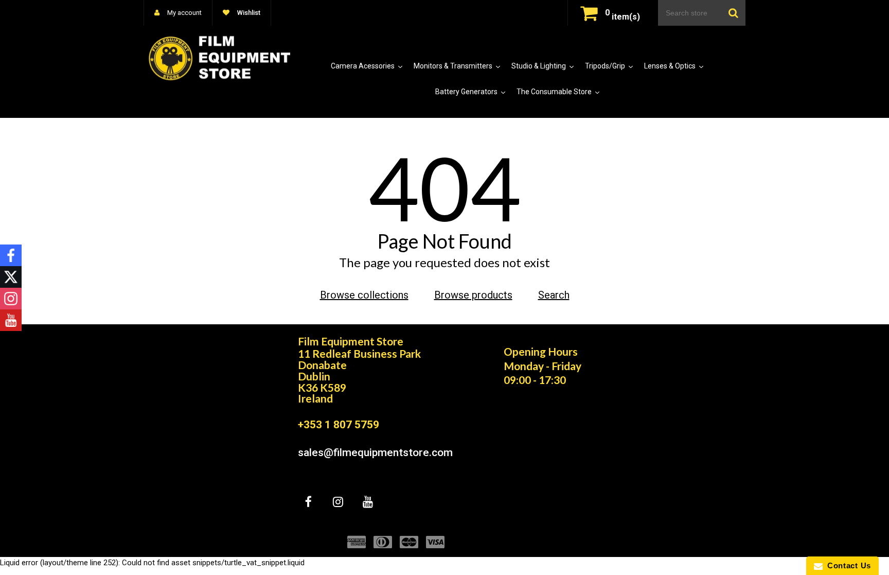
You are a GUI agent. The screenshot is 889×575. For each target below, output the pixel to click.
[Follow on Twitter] (11, 277)
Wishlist (248, 12)
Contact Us (847, 565)
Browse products (473, 295)
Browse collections (364, 295)
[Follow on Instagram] (11, 298)
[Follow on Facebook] (11, 255)
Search (554, 295)
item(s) (622, 17)
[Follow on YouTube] (11, 320)
